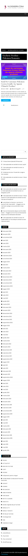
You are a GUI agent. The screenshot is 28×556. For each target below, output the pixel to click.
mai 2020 (5, 389)
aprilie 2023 (6, 301)
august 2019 (6, 417)
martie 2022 (6, 341)
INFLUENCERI (6, 489)
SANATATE (5, 501)
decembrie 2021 (7, 350)
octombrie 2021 (7, 356)
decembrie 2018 (7, 435)
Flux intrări (6, 536)
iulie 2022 (5, 328)
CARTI (4, 469)
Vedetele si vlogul (7, 523)
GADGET (5, 483)
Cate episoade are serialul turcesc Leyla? (14, 164)
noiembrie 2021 (7, 353)
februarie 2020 (7, 398)
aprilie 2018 (6, 450)
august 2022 (6, 325)
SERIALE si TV (6, 508)
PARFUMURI (6, 495)
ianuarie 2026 (6, 234)
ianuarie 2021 (6, 374)
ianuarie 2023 (6, 310)
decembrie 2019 (7, 405)
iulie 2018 (5, 441)
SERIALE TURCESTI (7, 511)
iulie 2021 (5, 365)
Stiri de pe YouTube (8, 514)
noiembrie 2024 (7, 255)
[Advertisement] (14, 33)
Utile (4, 520)
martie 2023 (6, 304)
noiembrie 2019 (7, 408)
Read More (6, 100)
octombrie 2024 (7, 258)
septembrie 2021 (7, 359)
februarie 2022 (7, 344)
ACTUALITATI (6, 463)
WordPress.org (7, 542)
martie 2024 (6, 268)
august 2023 (6, 289)
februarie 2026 (7, 231)
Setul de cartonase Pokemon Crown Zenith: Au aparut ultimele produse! (12, 83)
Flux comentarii (7, 539)
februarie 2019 (7, 429)
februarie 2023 (7, 307)
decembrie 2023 (7, 277)
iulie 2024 (5, 265)
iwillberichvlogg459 (16, 89)
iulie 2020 (5, 383)
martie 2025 (6, 246)
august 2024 (6, 262)
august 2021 (6, 362)
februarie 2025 (7, 249)
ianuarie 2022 (6, 347)
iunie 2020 (5, 386)
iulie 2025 (5, 240)
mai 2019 (5, 423)
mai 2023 (5, 298)
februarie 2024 (7, 271)
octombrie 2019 (7, 411)
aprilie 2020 (6, 392)
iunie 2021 (5, 368)
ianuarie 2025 (6, 252)
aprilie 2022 (6, 338)
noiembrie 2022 (7, 316)
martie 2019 (6, 426)
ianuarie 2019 (6, 432)
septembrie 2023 (8, 286)
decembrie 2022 (7, 313)
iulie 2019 (5, 420)
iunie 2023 (5, 295)
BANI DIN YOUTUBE (8, 466)
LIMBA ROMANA (7, 492)
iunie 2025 (5, 243)
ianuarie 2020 (6, 401)
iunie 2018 (5, 444)
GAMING (5, 486)
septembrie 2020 (8, 377)
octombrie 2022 (7, 319)
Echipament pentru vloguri (10, 475)
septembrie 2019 (7, 414)
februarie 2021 (7, 371)
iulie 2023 (5, 292)
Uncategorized (7, 517)
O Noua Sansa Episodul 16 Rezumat (12, 161)
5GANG (5, 460)
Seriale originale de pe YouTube (11, 505)
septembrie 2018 (7, 438)
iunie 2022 (5, 331)
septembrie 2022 (8, 322)
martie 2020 (6, 395)
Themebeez (4, 554)
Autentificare (6, 533)
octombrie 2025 (7, 237)
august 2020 (6, 380)
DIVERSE (5, 77)
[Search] (25, 151)
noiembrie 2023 (7, 280)
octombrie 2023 (7, 283)
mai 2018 (5, 447)
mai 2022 (5, 335)
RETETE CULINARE (7, 498)
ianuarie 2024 (6, 274)
